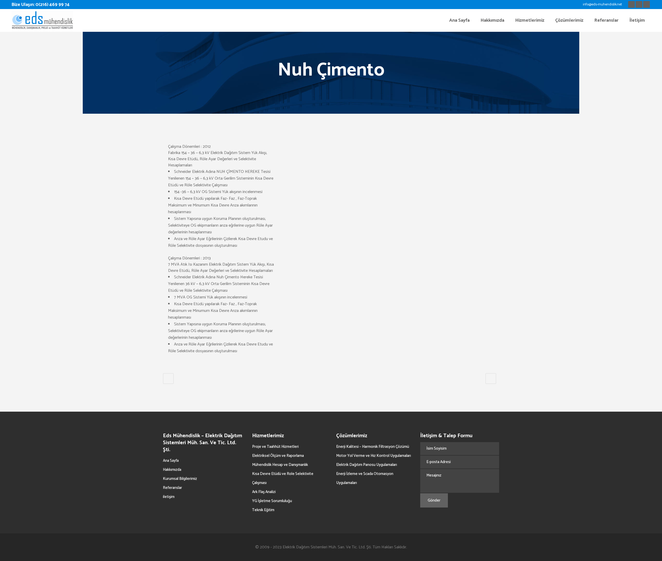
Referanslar (172, 488)
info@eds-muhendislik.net (602, 4)
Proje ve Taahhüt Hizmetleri (275, 446)
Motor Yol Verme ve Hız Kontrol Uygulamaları (373, 455)
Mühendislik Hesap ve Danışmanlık (280, 465)
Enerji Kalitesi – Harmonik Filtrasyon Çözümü (372, 446)
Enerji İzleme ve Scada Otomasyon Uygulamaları (364, 478)
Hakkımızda (172, 469)
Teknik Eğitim (263, 510)
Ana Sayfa (171, 460)
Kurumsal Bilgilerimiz (180, 478)
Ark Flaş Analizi (264, 492)
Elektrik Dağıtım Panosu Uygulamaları (366, 465)
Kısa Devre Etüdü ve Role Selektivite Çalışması (282, 478)
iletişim (169, 497)
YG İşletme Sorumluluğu (272, 501)
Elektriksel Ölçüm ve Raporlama (278, 455)
